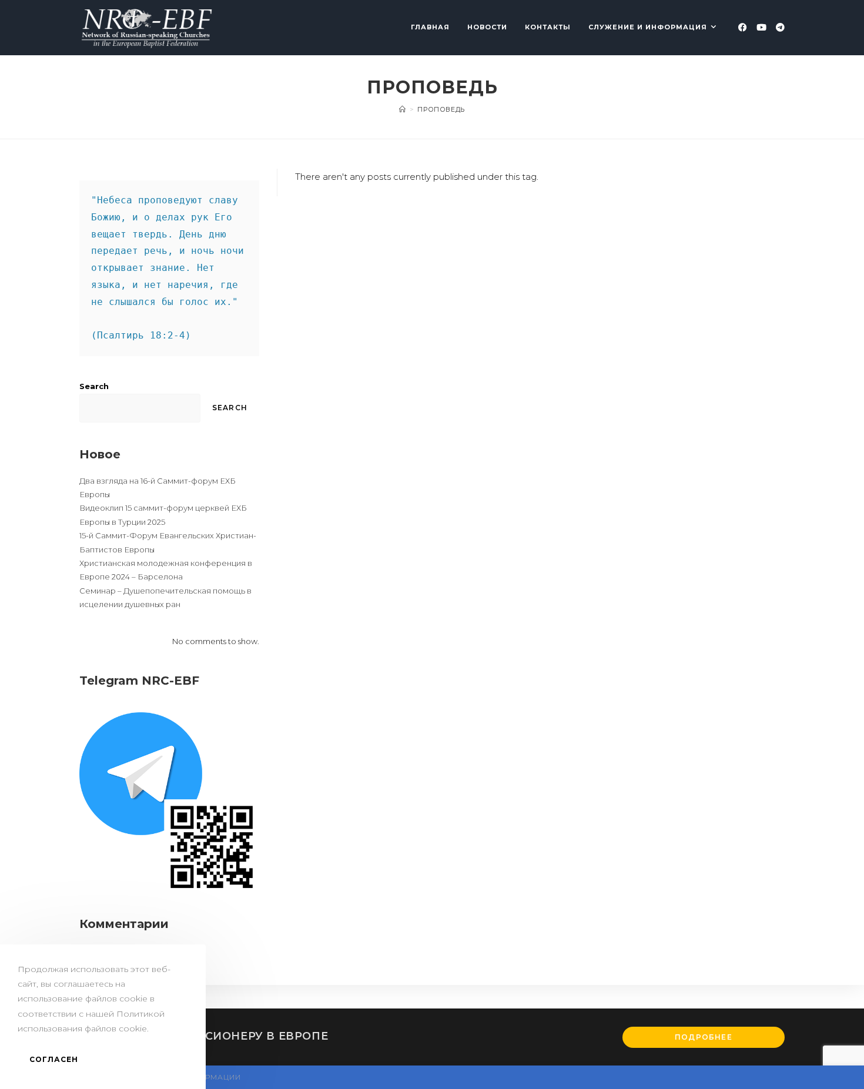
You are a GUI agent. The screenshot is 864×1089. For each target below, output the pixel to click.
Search (94, 386)
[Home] (402, 109)
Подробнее (703, 1037)
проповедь (440, 109)
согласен (54, 1059)
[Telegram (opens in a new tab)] (780, 27)
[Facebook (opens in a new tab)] (743, 27)
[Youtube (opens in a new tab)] (761, 27)
